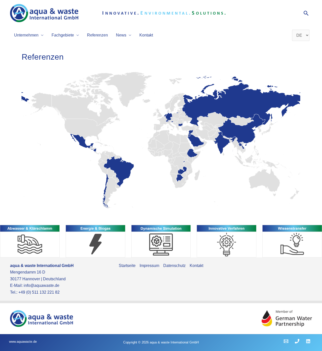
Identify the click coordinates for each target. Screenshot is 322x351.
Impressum (149, 265)
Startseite (127, 265)
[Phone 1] (297, 341)
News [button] (121, 35)
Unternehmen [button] (26, 35)
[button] (306, 13)
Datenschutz (174, 265)
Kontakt (146, 35)
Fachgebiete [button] (63, 35)
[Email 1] (286, 341)
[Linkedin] (308, 341)
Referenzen (97, 35)
